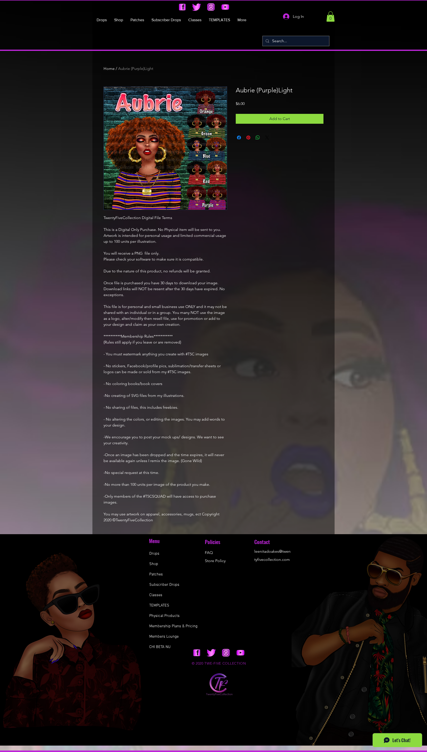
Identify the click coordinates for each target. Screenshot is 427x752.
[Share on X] (267, 138)
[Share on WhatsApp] (258, 138)
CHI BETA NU (160, 647)
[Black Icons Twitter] (196, 7)
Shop (153, 564)
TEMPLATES (159, 605)
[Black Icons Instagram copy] (210, 7)
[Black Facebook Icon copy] (182, 7)
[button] (330, 16)
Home (109, 68)
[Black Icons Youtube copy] (225, 7)
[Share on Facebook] (239, 138)
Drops (154, 553)
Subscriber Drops (164, 584)
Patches (156, 574)
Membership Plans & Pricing (173, 626)
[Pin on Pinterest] (248, 138)
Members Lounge (164, 636)
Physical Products (164, 615)
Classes (155, 595)
